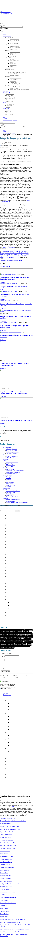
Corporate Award (13, 632)
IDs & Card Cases (11, 575)
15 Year (11, 602)
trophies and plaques (10, 255)
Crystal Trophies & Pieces (15, 86)
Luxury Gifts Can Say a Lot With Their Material (16, 420)
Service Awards (7, 598)
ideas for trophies (24, 254)
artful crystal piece (15, 806)
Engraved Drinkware (11, 543)
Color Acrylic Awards (14, 40)
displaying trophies (5, 253)
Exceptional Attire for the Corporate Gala (13, 287)
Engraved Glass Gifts (5, 878)
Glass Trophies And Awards (7, 867)
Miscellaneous (6, 488)
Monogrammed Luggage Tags (7, 856)
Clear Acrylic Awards (14, 39)
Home (4, 34)
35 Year (11, 605)
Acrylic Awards (9, 37)
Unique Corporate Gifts (6, 834)
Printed (24, 644)
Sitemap (4, 5)
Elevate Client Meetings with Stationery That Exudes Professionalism (14, 278)
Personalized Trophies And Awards (9, 842)
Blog (4, 117)
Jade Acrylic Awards (14, 43)
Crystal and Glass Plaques (15, 78)
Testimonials (9, 105)
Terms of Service (10, 677)
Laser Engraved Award (8, 640)
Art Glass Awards (4, 911)
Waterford (12, 66)
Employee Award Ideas (6, 886)
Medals (8, 554)
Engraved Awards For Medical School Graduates (12, 919)
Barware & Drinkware (15, 47)
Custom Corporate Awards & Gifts (12, 550)
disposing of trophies (15, 253)
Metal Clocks (13, 53)
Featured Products (7, 475)
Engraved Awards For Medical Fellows (10, 922)
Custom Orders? (10, 120)
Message (3, 668)
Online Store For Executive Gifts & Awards (11, 2)
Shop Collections (7, 36)
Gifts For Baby (9, 95)
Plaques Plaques (10, 644)
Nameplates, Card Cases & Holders (17, 72)
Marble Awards (10, 582)
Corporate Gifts (4, 900)
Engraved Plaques (11, 586)
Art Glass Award (16, 630)
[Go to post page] (9, 274)
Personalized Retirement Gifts (7, 818)
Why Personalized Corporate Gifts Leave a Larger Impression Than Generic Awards (14, 392)
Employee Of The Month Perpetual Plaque (11, 883)
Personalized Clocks (5, 851)
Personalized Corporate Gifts (7, 848)
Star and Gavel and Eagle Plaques (9, 645)
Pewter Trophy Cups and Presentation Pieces (21, 643)
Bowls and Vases (10, 540)
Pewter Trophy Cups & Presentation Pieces (19, 89)
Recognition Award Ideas (6, 840)
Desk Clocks (9, 530)
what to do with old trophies (12, 257)
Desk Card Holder (4, 889)
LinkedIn (11, 260)
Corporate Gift (21, 632)
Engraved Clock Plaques (12, 590)
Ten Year (12, 608)
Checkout (8, 111)
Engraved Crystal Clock (6, 881)
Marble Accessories (11, 580)
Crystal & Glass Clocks (15, 52)
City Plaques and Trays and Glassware (8, 631)
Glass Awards (13, 63)
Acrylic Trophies (4, 914)
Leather (5, 572)
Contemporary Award (5, 632)
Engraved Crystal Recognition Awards (9, 826)
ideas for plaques (15, 254)
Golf (4, 566)
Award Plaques (4, 908)
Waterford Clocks (14, 55)
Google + (16, 260)
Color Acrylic (25, 631)
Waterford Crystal (4, 647)
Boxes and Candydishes (12, 557)
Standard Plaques (13, 82)
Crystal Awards (13, 62)
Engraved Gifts (6, 92)
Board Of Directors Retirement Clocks (9, 931)
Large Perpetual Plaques (6, 862)
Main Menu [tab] (6, 693)
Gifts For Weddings (10, 97)
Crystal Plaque (3, 905)
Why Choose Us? (10, 104)
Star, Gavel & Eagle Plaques (16, 83)
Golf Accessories (10, 569)
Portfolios (8, 577)
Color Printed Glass (14, 60)
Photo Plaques (13, 81)
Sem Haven (9, 601)
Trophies (8, 85)
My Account (5, 3)
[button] (1, 23)
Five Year (12, 606)
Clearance (5, 91)
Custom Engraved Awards (13, 553)
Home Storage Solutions (9, 247)
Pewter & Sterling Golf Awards (14, 570)
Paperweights (26, 641)
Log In (4, 7)
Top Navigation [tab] (7, 695)
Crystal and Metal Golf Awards (14, 567)
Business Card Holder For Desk (8, 903)
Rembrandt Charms (10, 98)
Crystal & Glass (10, 57)
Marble (5, 579)
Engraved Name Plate (5, 875)
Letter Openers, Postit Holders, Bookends (16, 560)
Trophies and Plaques (5, 837)
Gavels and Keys (13, 70)
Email (20, 260)
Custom (8, 68)
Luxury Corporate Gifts (6, 859)
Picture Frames (9, 101)
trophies (2, 255)
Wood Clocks (13, 56)
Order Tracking (9, 114)
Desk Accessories (10, 69)
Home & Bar (9, 99)
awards (25, 251)
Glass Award (19, 638)
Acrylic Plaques (4, 916)
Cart (4, 6)
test (4, 622)
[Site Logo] (6, 32)
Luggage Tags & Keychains (13, 576)
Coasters (8, 573)
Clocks (7, 50)
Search (17, 511)
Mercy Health (9, 599)
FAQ (4, 115)
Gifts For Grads (10, 94)
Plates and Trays (13, 65)
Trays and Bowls (13, 49)
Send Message (5, 671)
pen (4, 618)
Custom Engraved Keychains (7, 892)
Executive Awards (6, 251)
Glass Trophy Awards (5, 864)
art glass (5, 624)
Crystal (26, 632)
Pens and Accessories (14, 75)
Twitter (7, 260)
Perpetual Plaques (14, 79)
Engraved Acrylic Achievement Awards (10, 829)
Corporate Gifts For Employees (8, 897)
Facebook (2, 260)
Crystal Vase (3, 635)
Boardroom (9, 44)
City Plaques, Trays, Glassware (14, 551)
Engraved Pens (4, 873)
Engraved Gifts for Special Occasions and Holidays (13, 821)
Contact (5, 118)
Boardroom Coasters (14, 46)
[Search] (24, 126)
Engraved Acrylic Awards (6, 832)
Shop (7, 110)
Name (2, 656)
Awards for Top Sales (5, 823)
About (4, 102)
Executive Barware (21, 637)
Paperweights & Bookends (16, 73)
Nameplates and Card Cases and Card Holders (14, 641)
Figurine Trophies (14, 88)
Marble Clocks (10, 583)
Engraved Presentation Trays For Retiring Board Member (14, 929)
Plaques (8, 76)
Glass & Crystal (7, 476)
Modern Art (9, 614)
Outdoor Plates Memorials (9, 585)
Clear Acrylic (19, 631)
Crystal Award (22, 634)
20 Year (11, 604)
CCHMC (8, 107)
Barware (8, 479)
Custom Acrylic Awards (15, 41)
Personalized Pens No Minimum (8, 845)
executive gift (29, 637)
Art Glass (12, 59)
